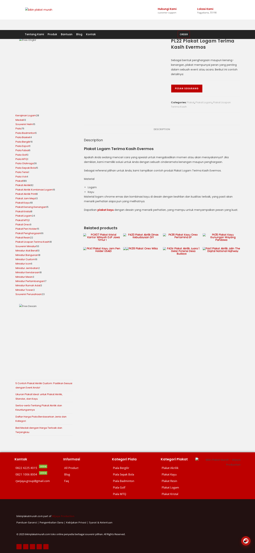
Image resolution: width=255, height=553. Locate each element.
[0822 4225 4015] (37, 468)
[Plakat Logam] (176, 487)
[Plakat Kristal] (176, 494)
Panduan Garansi (26, 522)
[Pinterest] (39, 546)
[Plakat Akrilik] (176, 468)
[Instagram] (32, 546)
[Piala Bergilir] (134, 468)
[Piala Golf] (134, 487)
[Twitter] (25, 546)
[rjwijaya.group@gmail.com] (37, 481)
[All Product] (85, 468)
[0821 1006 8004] (37, 474)
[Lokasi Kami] (198, 3)
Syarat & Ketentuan (100, 522)
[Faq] (85, 481)
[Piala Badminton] (134, 481)
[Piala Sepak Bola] (134, 474)
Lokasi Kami (205, 9)
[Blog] (85, 474)
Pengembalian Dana (51, 522)
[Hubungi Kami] (159, 3)
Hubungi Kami (167, 9)
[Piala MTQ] (134, 494)
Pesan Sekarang (187, 88)
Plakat (190, 102)
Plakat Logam (203, 102)
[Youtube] (46, 546)
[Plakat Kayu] (176, 474)
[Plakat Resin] (176, 481)
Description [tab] (162, 129)
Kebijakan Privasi (76, 522)
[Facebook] (19, 546)
